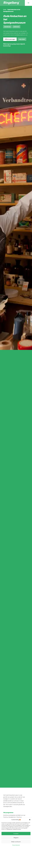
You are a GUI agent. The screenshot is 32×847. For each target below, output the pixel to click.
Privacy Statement (16, 845)
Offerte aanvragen (10, 39)
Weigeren (16, 837)
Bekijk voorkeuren (16, 841)
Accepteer (16, 833)
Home (4, 9)
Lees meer (22, 39)
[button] (30, 819)
